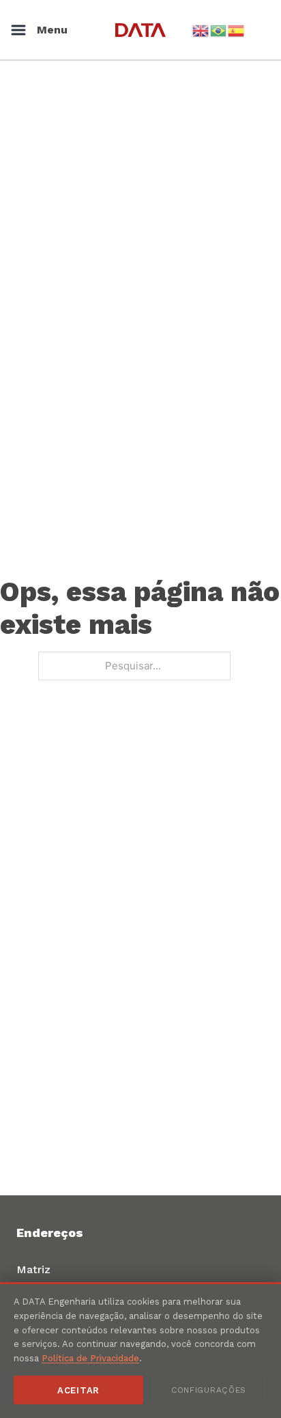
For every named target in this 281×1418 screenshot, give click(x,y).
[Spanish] (237, 29)
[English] (201, 29)
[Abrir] (18, 30)
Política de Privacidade (90, 1358)
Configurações (208, 1390)
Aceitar (78, 1390)
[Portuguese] (219, 29)
